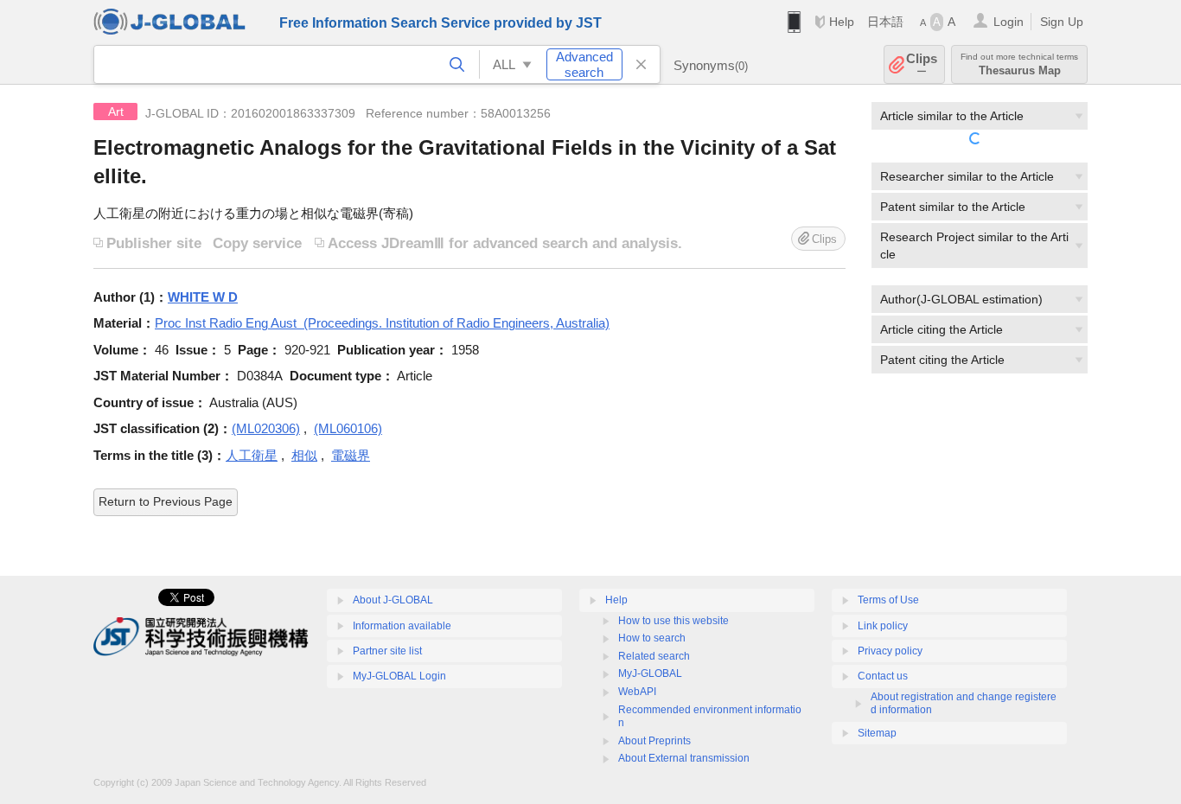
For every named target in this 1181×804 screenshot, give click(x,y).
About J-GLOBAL (393, 600)
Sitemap (877, 733)
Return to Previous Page (166, 501)
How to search (652, 638)
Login (1008, 22)
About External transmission (684, 758)
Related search (654, 656)
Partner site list (387, 651)
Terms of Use (888, 600)
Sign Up (1061, 22)
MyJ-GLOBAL (650, 673)
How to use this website (673, 621)
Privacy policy (890, 651)
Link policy (883, 626)
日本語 (885, 22)
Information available (402, 626)
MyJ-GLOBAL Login (399, 676)
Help (841, 22)
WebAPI (637, 692)
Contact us (883, 676)
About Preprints (654, 741)
